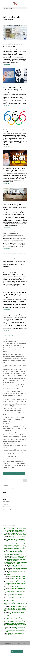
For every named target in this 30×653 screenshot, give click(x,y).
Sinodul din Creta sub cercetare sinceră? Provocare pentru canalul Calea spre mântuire (13, 350)
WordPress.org (7, 509)
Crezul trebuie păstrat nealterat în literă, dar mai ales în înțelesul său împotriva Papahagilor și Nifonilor (14, 441)
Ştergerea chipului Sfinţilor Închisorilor (19, 606)
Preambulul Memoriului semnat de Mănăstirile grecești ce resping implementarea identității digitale (13, 87)
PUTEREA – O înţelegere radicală (19, 586)
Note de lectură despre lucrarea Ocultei (14, 589)
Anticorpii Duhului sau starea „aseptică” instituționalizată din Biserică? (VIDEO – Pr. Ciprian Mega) (14, 428)
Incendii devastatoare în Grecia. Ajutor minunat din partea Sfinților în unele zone (14, 254)
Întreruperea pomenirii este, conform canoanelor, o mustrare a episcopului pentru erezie (14, 616)
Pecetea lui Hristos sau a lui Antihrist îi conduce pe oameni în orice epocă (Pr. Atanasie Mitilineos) (14, 170)
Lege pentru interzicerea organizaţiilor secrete (13, 595)
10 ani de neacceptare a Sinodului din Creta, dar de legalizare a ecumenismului (15, 560)
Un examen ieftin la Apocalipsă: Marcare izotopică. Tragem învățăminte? (15, 315)
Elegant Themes (11, 643)
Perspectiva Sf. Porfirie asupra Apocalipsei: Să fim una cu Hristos (13, 273)
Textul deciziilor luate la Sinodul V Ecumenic (14, 376)
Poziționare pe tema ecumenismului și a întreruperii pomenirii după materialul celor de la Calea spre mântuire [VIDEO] (14, 343)
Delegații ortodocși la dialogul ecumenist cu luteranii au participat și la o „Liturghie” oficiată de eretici (14, 419)
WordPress (23, 643)
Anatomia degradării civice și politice (12, 459)
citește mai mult (6, 64)
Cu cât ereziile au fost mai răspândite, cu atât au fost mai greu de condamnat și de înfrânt (15, 544)
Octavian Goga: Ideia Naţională (11, 456)
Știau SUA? (6, 424)
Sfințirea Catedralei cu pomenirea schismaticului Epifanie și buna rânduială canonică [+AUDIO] (15, 584)
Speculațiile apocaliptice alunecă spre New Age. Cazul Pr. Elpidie (14, 233)
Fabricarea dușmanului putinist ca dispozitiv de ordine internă (14, 592)
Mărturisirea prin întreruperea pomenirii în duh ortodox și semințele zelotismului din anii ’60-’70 (15, 360)
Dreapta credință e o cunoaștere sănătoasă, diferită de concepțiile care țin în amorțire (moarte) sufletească (14, 380)
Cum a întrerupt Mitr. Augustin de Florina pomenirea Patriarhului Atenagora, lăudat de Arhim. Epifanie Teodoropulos (15, 387)
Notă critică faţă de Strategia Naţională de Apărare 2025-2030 (14, 634)
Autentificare (6, 501)
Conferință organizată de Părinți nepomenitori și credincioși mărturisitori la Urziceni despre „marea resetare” (14, 206)
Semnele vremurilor (18, 48)
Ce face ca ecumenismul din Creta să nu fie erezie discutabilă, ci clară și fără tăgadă (15, 553)
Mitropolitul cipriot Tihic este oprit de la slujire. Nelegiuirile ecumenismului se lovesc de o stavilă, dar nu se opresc (15, 599)
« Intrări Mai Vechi (8, 335)
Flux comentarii (7, 507)
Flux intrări (6, 504)
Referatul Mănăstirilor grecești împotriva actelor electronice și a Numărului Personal (13, 44)
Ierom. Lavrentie (7, 48)
